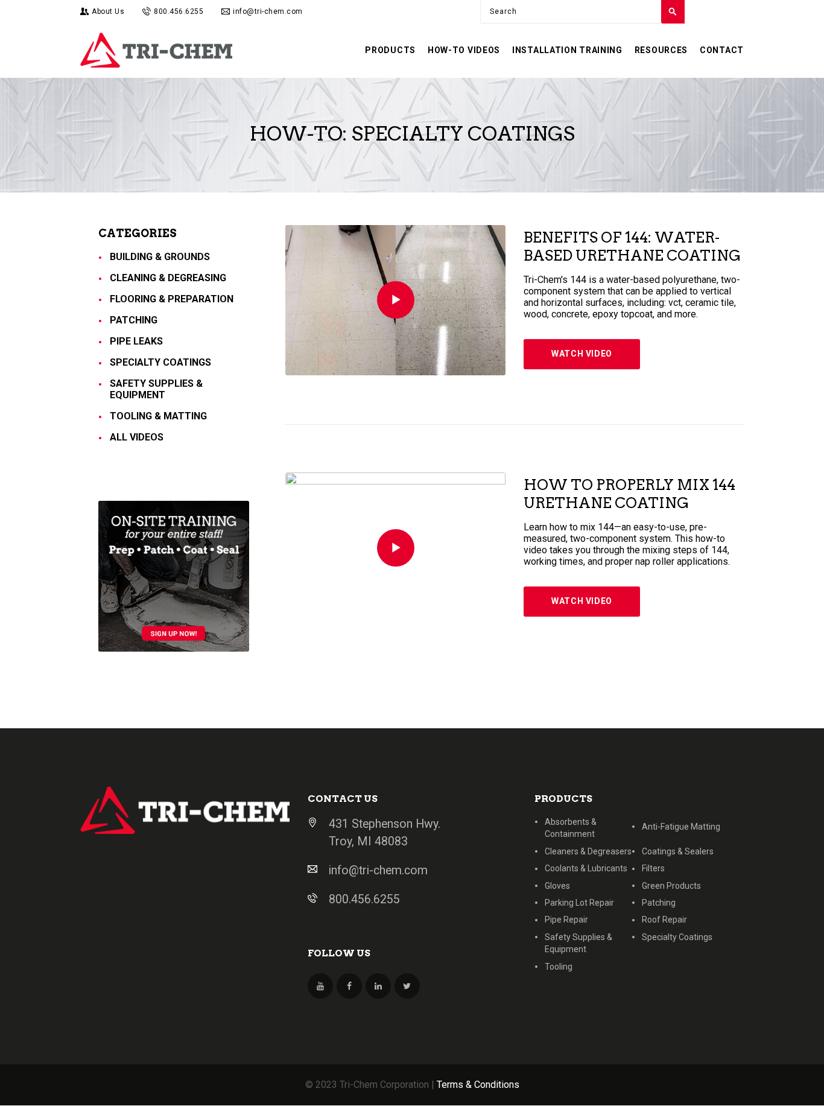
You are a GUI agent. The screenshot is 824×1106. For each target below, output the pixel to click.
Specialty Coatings (677, 937)
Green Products (671, 886)
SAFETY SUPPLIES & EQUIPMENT (156, 389)
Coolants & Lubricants (586, 868)
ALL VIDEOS (136, 437)
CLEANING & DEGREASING (168, 278)
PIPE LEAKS (136, 341)
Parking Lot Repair (579, 902)
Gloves (557, 886)
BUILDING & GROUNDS (160, 256)
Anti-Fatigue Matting (681, 826)
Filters (653, 868)
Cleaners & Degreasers (588, 851)
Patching (659, 902)
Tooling (558, 966)
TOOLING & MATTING (158, 416)
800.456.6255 (364, 899)
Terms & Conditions (478, 1084)
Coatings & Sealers (678, 851)
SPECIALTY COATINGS (160, 362)
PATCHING (133, 320)
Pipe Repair (566, 919)
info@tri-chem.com (378, 870)
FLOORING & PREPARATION (171, 299)
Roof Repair (664, 919)
